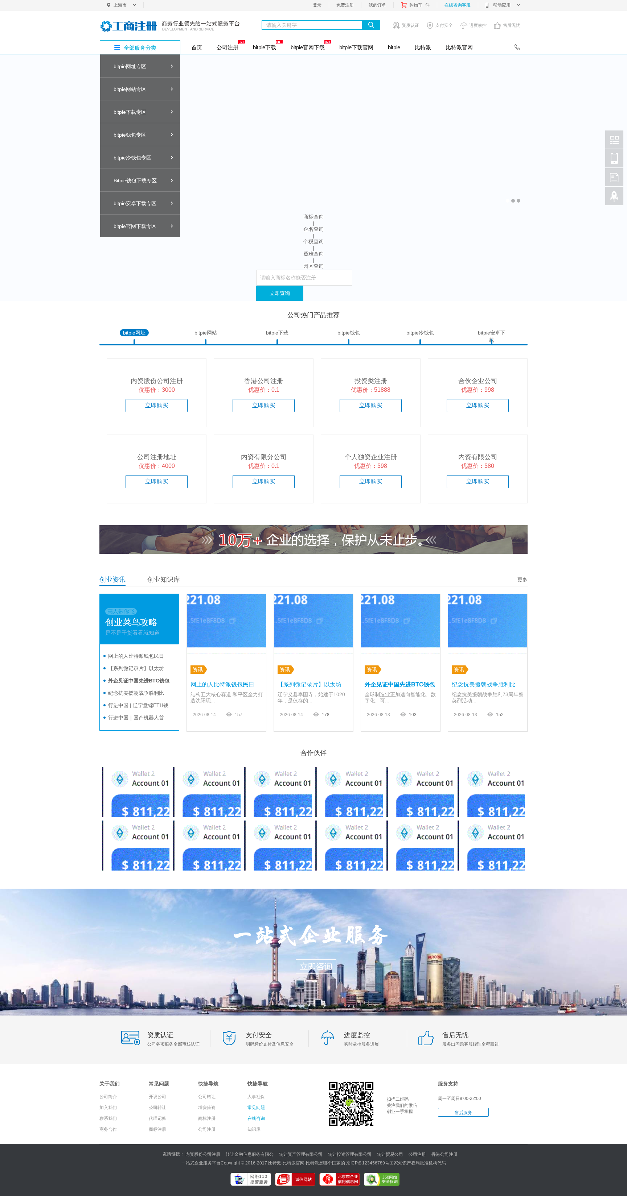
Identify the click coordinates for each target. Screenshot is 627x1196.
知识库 (254, 1129)
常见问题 (256, 1107)
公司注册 (227, 47)
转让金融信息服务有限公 (250, 1154)
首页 (196, 47)
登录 (317, 5)
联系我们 (108, 1118)
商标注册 (157, 1129)
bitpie (394, 47)
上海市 (120, 5)
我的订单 (377, 5)
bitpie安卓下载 (491, 333)
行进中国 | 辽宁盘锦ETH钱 (138, 705)
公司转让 (157, 1107)
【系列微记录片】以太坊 (136, 668)
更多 (522, 579)
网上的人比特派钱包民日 (136, 656)
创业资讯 (112, 579)
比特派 (423, 47)
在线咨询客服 (457, 5)
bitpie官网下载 (308, 47)
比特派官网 (459, 47)
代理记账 (157, 1118)
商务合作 (108, 1129)
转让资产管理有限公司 (301, 1154)
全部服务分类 (140, 48)
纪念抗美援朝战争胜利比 (136, 693)
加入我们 (108, 1107)
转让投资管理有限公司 (350, 1154)
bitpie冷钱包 (420, 333)
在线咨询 (256, 1118)
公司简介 (108, 1097)
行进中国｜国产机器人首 (136, 717)
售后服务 (463, 1112)
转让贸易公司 (390, 1154)
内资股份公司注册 (202, 1154)
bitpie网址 (134, 333)
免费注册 (345, 5)
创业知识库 (163, 579)
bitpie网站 (205, 333)
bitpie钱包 (348, 333)
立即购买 (156, 405)
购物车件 (419, 5)
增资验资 (207, 1107)
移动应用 (502, 5)
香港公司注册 (444, 1154)
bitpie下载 (264, 47)
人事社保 (256, 1097)
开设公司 (157, 1097)
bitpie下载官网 (356, 47)
